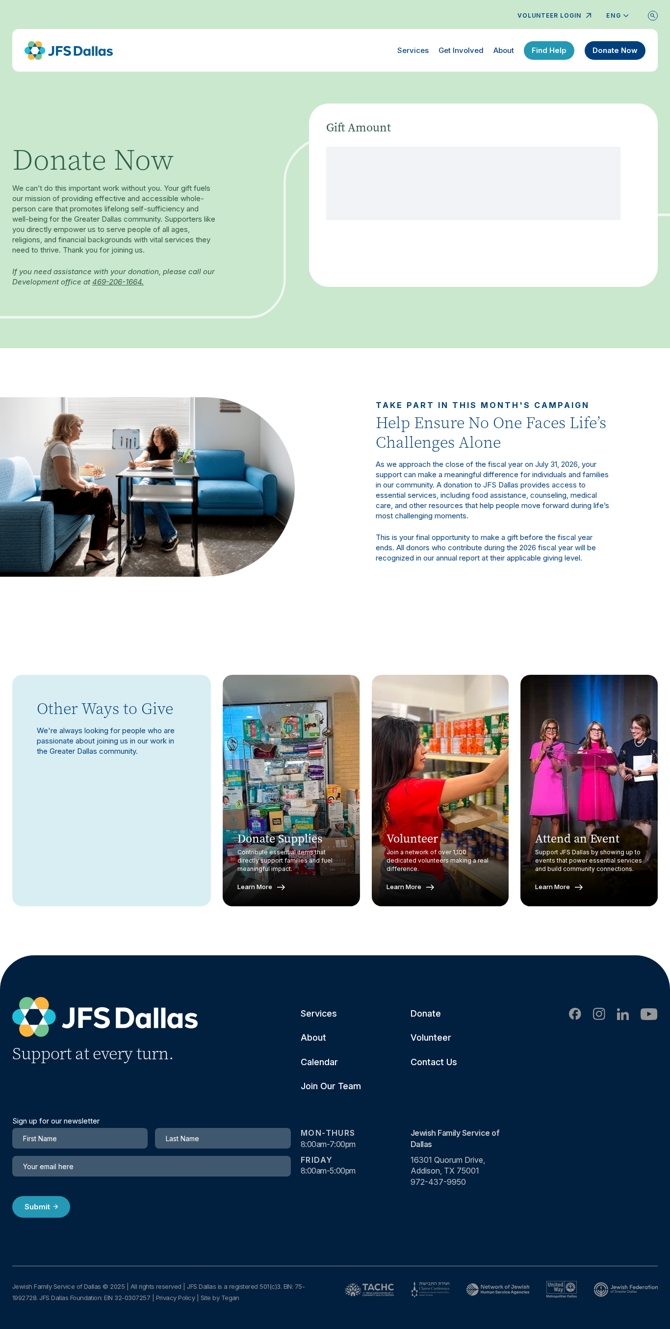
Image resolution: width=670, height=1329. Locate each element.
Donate (426, 1013)
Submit (37, 1206)
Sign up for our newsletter (56, 1121)
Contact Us (434, 1062)
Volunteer (431, 1037)
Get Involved (461, 50)
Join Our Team (331, 1086)
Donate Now (615, 50)
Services (413, 50)
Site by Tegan (220, 1298)
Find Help (549, 50)
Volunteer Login (549, 15)
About (503, 50)
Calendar (319, 1062)
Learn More (254, 887)
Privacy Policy (175, 1298)
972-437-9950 (438, 1182)
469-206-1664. (118, 281)
